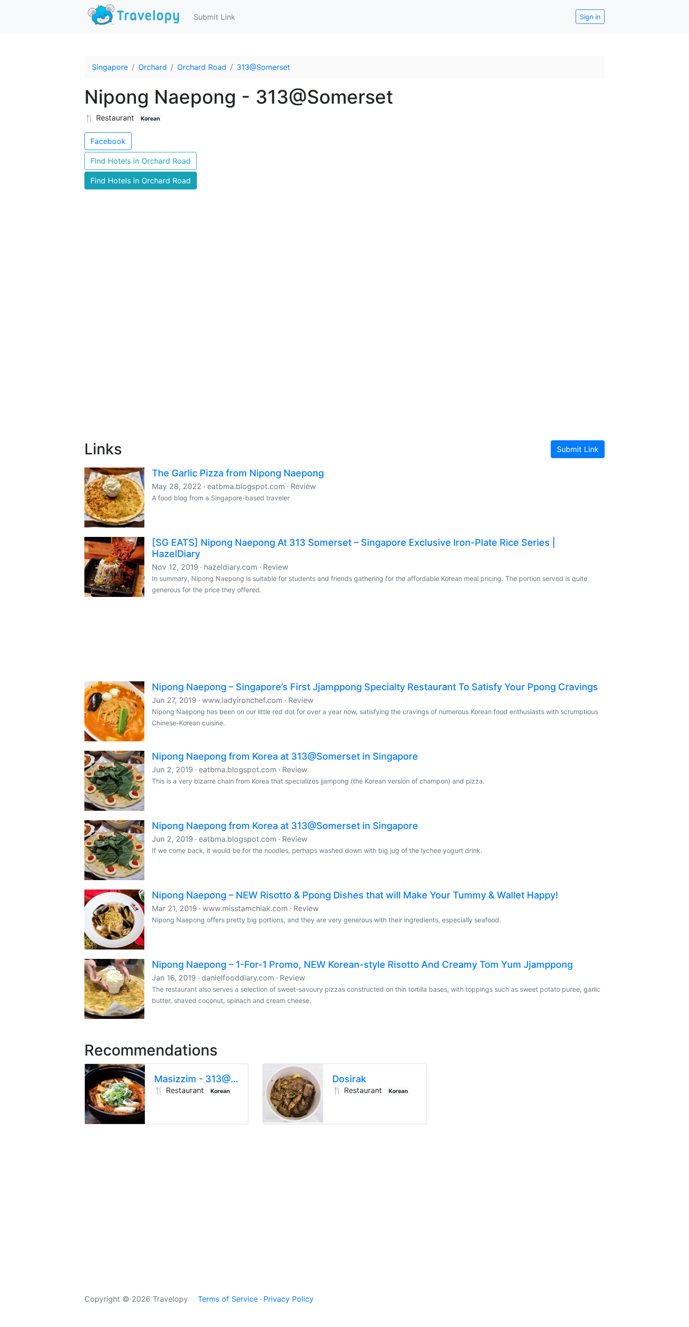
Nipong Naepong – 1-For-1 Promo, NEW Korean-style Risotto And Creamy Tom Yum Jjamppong (362, 964)
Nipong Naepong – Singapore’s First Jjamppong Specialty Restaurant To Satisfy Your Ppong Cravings (375, 687)
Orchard (152, 67)
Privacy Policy (288, 1299)
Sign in (590, 17)
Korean (150, 118)
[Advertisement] (344, 352)
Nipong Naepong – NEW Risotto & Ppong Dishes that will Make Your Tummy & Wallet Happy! (355, 895)
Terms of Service (228, 1299)
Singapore (110, 67)
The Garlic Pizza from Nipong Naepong (238, 473)
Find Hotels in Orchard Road (140, 161)
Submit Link (214, 17)
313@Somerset (263, 67)
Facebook (108, 141)
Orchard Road (201, 67)
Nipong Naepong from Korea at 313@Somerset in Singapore (285, 756)
